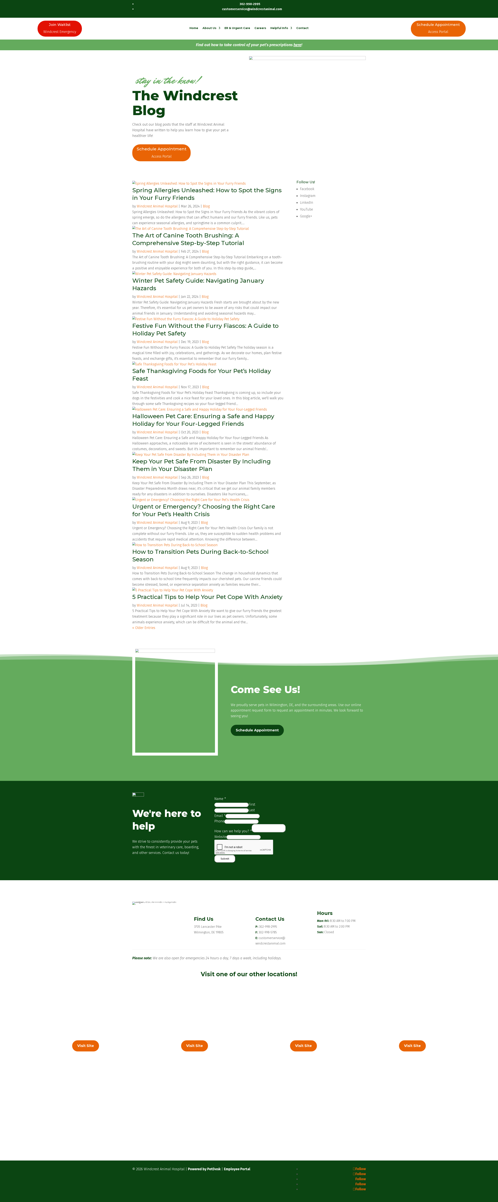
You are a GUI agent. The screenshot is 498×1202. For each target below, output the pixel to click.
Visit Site (85, 1046)
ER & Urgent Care (237, 28)
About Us (209, 28)
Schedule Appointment (257, 730)
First (252, 804)
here (297, 44)
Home (193, 28)
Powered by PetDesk (204, 1169)
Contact (302, 28)
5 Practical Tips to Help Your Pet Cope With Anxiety (207, 597)
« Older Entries (143, 628)
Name (220, 799)
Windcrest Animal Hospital (157, 206)
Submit (225, 858)
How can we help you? (233, 831)
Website (220, 837)
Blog (206, 206)
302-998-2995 (268, 927)
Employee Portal (237, 1169)
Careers (260, 28)
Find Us (203, 919)
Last (252, 810)
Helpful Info (279, 28)
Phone (219, 821)
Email (219, 816)
